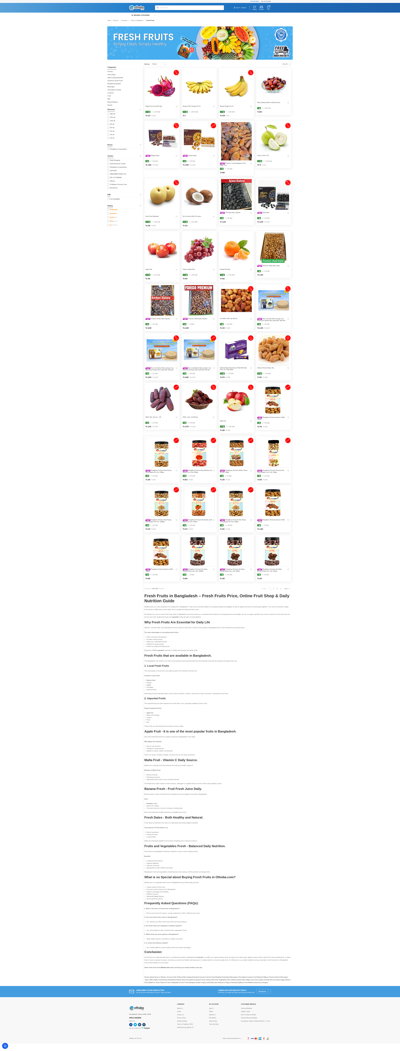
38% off (112, 114)
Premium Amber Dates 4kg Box (160, 318)
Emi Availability (115, 199)
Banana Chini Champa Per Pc (192, 106)
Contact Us (180, 1014)
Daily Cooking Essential (115, 77)
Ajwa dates (265, 212)
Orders (211, 1011)
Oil (213, 980)
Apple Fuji (223, 421)
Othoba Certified (182, 1021)
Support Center (245, 1011)
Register (243, 7)
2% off (112, 138)
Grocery (115, 20)
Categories (112, 67)
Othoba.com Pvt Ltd (135, 1038)
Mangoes (193, 982)
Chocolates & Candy (114, 90)
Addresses (212, 1014)
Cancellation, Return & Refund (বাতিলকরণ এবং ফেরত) (255, 1021)
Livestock (111, 93)
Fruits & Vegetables (137, 20)
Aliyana (112, 181)
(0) (152, 111)
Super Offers (149, 980)
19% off (112, 121)
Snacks (110, 105)
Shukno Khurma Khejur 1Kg (265, 368)
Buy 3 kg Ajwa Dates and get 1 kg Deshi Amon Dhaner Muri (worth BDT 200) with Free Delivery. (271, 320)
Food (109, 96)
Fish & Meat (111, 74)
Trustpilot (146, 1028)
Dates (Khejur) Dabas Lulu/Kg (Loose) (268, 102)
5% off (112, 127)
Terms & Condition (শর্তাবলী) (185, 1024)
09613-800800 (135, 1018)
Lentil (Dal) (210, 982)
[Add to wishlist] (176, 106)
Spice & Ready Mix (266, 980)
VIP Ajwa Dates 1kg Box (232, 212)
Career (179, 1011)
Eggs (283, 980)
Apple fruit (150, 713)
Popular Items (181, 980)
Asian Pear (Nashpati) (152, 216)
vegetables (175, 617)
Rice (245, 980)
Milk (109, 99)
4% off (112, 131)
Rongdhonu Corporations (118, 149)
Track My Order (214, 1024)
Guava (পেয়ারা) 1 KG (263, 155)
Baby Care (251, 980)
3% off (112, 134)
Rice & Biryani (233, 980)
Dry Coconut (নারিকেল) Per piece (192, 216)
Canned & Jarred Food (115, 80)
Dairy (240, 980)
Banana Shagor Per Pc (227, 106)
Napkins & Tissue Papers (157, 982)
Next (286, 588)
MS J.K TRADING (116, 177)
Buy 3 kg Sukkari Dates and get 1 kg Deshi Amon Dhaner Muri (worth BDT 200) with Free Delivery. (159, 369)
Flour (257, 980)
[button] (143, 15)
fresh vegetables (158, 650)
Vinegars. (265, 982)
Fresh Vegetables (221, 980)
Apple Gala (148, 269)
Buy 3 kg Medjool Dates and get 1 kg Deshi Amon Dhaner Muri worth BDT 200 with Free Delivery (197, 369)
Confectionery (163, 980)
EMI (109, 195)
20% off (112, 117)
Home (109, 20)
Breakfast (150, 803)
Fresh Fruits (184, 982)
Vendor (110, 156)
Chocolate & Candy (194, 980)
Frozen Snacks (206, 980)
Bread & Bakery (113, 102)
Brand (110, 145)
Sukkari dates (192, 155)
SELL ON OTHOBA (266, 1)
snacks (229, 607)
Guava (149, 685)
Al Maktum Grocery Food (118, 184)
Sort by (146, 64)
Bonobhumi (114, 188)
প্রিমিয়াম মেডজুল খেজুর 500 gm (190, 417)
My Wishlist (212, 1018)
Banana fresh (151, 680)
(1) (189, 221)
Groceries (124, 20)
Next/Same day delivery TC (185, 1027)
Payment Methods (246, 1008)
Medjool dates (155, 155)
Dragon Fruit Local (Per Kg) (153, 106)
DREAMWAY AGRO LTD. (118, 174)
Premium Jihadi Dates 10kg (270, 265)
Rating (110, 206)
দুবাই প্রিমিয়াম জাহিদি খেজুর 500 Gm (229, 318)
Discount (111, 109)
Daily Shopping (115, 160)
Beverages (111, 86)
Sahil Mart (113, 170)
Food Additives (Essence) (253, 982)
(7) (226, 111)
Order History (213, 1021)
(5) (189, 111)
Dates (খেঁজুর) (201, 982)
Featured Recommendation (249, 1018)
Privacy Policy (181, 1018)
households (199, 957)
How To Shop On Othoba (248, 1014)
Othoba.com (165, 967)
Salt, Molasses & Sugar (222, 982)
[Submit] (157, 7)
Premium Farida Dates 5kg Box (197, 318)
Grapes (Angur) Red (189, 269)
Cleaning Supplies (237, 982)
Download (262, 991)
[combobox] (189, 7)
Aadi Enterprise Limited (117, 163)
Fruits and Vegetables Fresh (165, 846)
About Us (180, 1008)
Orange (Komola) (225, 269)
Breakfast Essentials (114, 83)
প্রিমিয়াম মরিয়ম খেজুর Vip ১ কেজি (153, 417)
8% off (112, 124)
